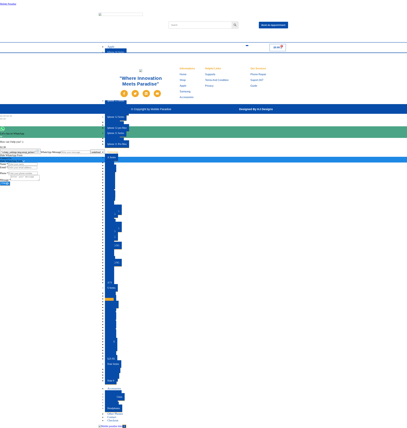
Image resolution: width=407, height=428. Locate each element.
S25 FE (111, 358)
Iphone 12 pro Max (117, 127)
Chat (3, 183)
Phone (4, 173)
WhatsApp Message (51, 152)
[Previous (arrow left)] (1, 118)
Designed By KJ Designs (256, 109)
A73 (109, 282)
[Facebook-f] (124, 93)
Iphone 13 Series (115, 100)
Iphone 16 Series (115, 52)
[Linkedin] (146, 93)
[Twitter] (135, 93)
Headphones (113, 408)
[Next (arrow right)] (4, 118)
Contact (111, 417)
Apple (110, 46)
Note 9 (110, 380)
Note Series (113, 364)
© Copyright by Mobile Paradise (151, 109)
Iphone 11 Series (115, 133)
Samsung (112, 151)
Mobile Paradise (8, 4)
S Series (111, 287)
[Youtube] (157, 93)
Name (4, 164)
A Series (111, 157)
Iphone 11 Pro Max (117, 144)
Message (5, 180)
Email (4, 167)
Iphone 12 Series (115, 117)
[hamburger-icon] (247, 45)
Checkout (112, 420)
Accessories (114, 388)
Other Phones (115, 413)
